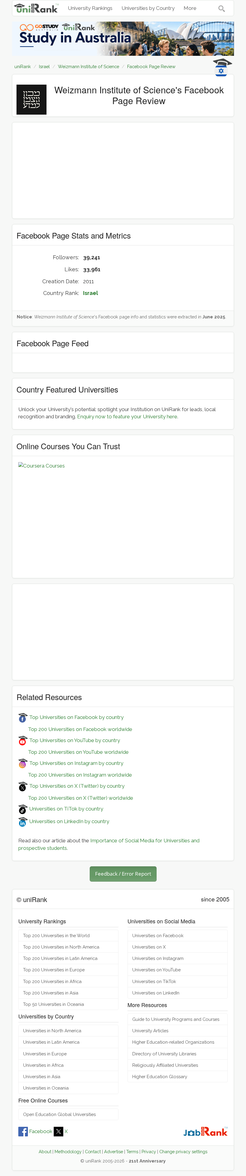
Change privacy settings (183, 1151)
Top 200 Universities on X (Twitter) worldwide (75, 798)
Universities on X (149, 946)
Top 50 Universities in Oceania (53, 1004)
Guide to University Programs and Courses (175, 1019)
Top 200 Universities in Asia (50, 992)
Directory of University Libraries (164, 1053)
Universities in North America (52, 1030)
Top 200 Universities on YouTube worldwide (73, 752)
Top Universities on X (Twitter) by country (76, 786)
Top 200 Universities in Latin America (60, 958)
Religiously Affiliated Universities (165, 1065)
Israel (90, 293)
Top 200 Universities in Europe (54, 969)
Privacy (149, 1151)
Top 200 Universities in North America (61, 946)
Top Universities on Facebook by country (76, 717)
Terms (132, 1151)
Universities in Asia (41, 1076)
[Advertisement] (123, 170)
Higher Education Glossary (159, 1076)
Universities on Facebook (158, 935)
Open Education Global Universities (59, 1114)
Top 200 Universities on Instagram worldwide (75, 775)
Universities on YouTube (156, 969)
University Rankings (90, 8)
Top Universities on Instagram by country (75, 763)
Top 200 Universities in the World (56, 935)
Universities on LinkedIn (155, 992)
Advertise (113, 1151)
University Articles (150, 1030)
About (45, 1151)
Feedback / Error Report (123, 873)
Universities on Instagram (158, 958)
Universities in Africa (43, 1065)
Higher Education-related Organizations (173, 1042)
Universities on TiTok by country (65, 809)
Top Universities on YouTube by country (74, 740)
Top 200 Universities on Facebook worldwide (75, 729)
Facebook (41, 1131)
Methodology (68, 1151)
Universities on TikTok (154, 981)
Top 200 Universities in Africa (52, 981)
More (190, 8)
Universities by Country (148, 8)
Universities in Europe (45, 1053)
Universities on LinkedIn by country (68, 821)
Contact (93, 1151)
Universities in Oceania (46, 1087)
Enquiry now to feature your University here (127, 417)
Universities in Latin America (51, 1042)
